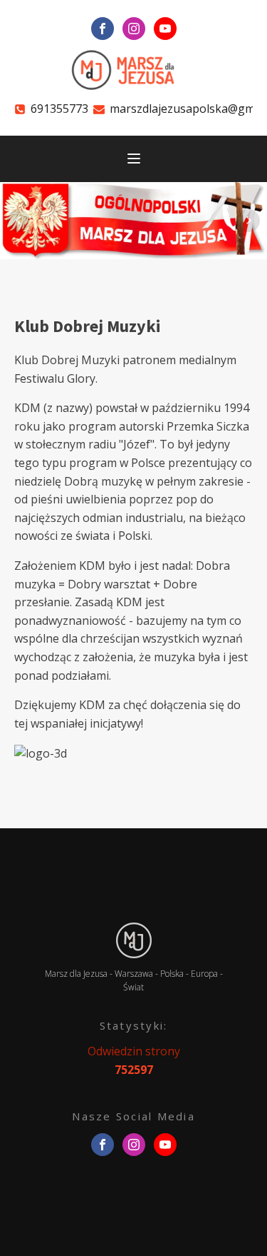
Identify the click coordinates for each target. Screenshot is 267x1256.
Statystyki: (134, 1025)
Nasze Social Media (133, 1116)
